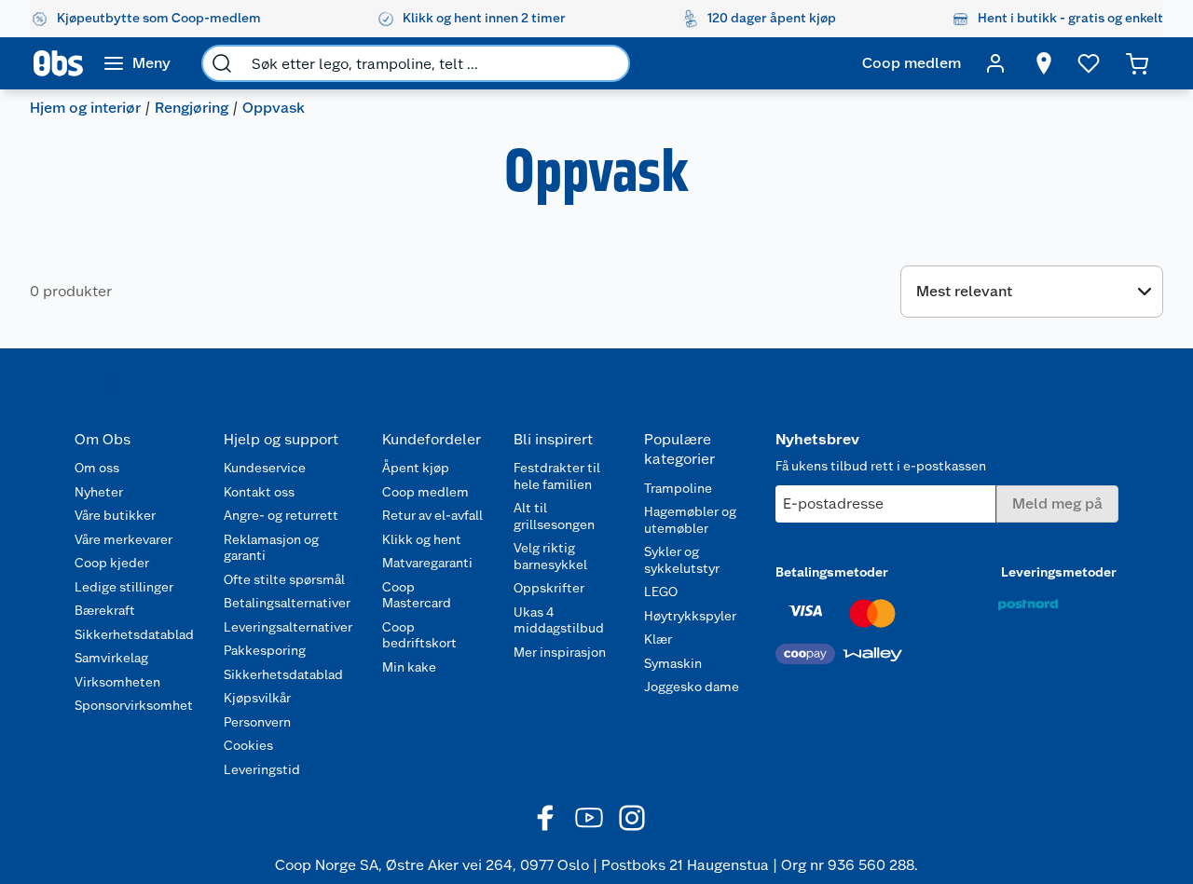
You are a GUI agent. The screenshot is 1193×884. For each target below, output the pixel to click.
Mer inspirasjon (560, 652)
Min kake (409, 667)
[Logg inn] (995, 63)
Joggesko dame (691, 686)
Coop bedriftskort (419, 635)
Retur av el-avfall (432, 515)
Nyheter (99, 491)
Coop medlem (425, 491)
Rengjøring (191, 107)
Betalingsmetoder (831, 571)
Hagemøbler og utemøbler (690, 520)
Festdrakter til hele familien (557, 476)
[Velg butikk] (1044, 63)
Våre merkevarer (123, 539)
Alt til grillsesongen (554, 516)
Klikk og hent (421, 539)
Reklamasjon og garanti (271, 548)
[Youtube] (589, 818)
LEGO (661, 591)
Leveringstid (262, 769)
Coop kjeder (112, 562)
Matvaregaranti (427, 562)
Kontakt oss (259, 491)
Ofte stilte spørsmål (284, 579)
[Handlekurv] (1137, 63)
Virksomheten (117, 681)
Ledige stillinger (124, 586)
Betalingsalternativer (287, 602)
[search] (221, 63)
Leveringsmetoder (1059, 571)
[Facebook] (546, 818)
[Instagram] (632, 818)
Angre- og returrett (281, 515)
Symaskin (673, 663)
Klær (658, 639)
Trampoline (678, 488)
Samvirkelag (111, 657)
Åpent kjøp (415, 467)
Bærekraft (105, 610)
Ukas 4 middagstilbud (559, 620)
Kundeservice (265, 467)
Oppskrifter (549, 587)
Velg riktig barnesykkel (550, 556)
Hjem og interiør (85, 107)
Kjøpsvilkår (257, 697)
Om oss (97, 467)
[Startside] (58, 63)
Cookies (248, 745)
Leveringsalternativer (288, 626)
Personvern (257, 721)
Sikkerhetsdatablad (134, 634)
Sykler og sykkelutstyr (682, 560)
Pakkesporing (265, 650)
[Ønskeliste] (1088, 63)
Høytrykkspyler (690, 615)
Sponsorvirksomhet (134, 705)
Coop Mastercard (416, 595)
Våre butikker (115, 515)
